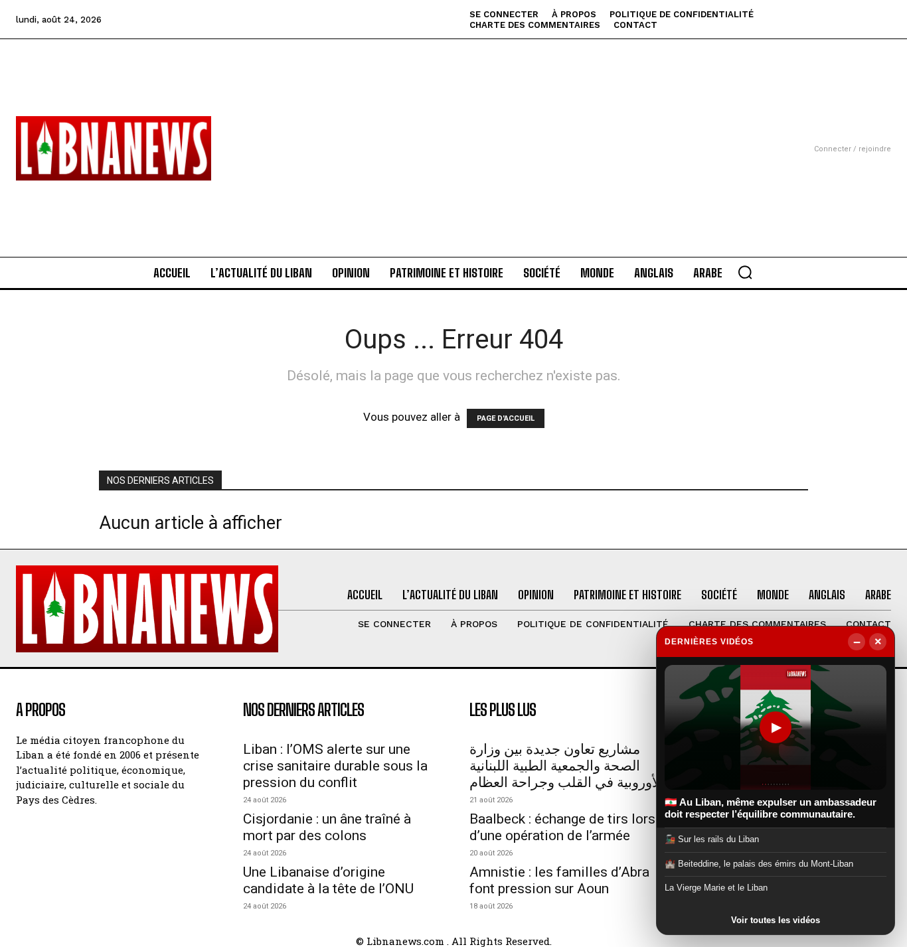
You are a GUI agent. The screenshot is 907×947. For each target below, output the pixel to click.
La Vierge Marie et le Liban (716, 888)
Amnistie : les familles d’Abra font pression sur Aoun (559, 880)
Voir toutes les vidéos (775, 920)
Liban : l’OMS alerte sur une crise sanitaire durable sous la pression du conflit (335, 765)
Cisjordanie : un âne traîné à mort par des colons (327, 827)
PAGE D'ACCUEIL (506, 418)
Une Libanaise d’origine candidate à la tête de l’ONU (328, 880)
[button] (745, 272)
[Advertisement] (454, 132)
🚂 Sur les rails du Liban (712, 839)
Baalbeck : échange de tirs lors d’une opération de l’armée (562, 827)
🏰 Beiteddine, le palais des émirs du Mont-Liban (759, 864)
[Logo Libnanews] (113, 148)
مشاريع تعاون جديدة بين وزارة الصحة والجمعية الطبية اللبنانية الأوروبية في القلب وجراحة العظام (566, 765)
